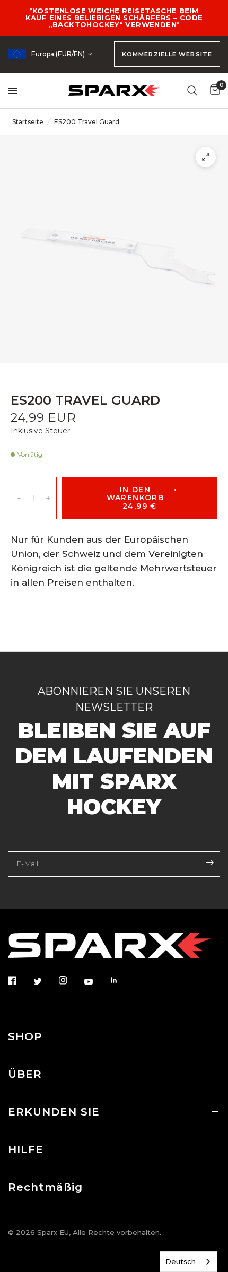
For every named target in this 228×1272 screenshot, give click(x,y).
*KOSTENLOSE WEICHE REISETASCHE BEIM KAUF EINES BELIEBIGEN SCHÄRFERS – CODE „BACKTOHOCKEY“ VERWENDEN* (114, 17)
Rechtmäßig (45, 1187)
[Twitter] (45, 981)
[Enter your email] (209, 863)
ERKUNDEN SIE (54, 1111)
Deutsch (180, 1261)
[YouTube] (96, 982)
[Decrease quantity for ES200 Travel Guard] (19, 498)
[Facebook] (19, 980)
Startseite (27, 122)
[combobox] (188, 1261)
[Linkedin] (121, 980)
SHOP (25, 1036)
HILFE (25, 1149)
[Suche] (192, 90)
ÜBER (25, 1074)
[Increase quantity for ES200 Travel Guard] (48, 498)
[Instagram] (70, 980)
